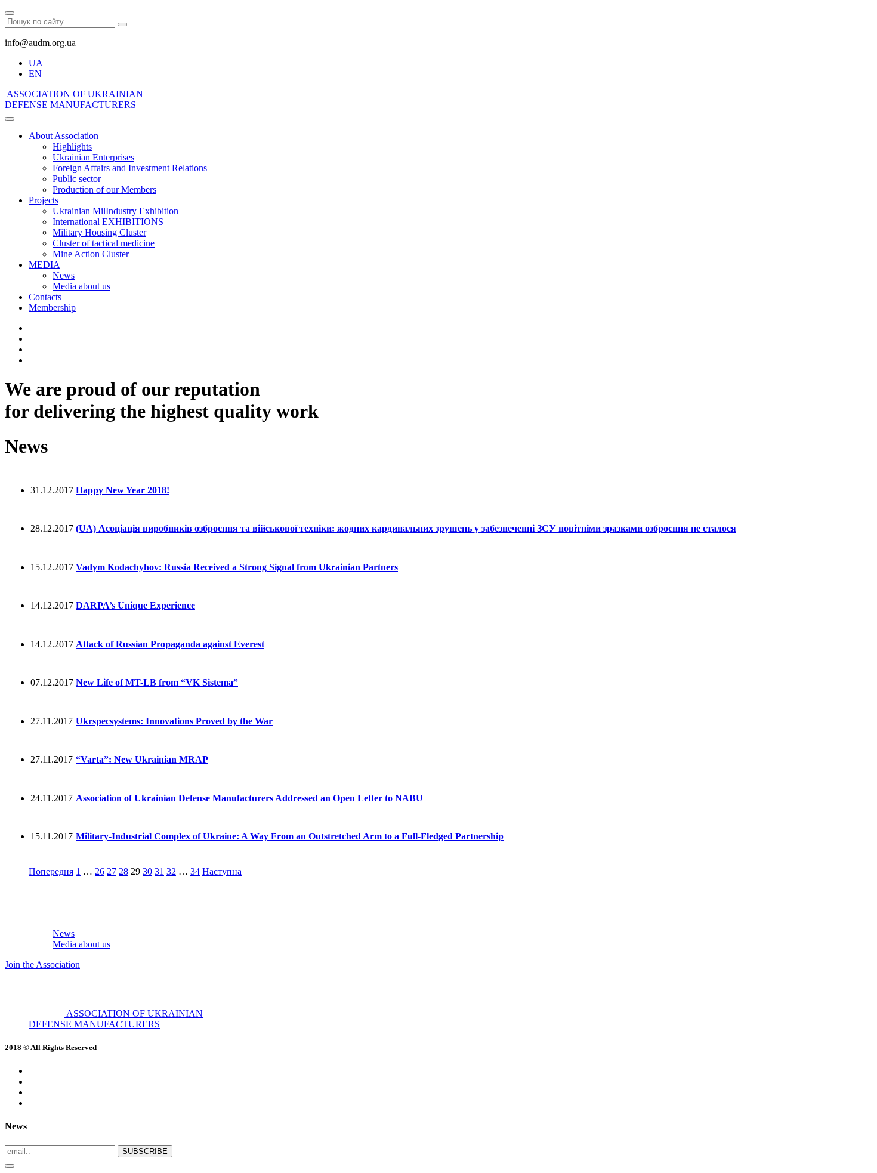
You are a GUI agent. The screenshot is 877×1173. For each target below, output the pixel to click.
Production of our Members (104, 189)
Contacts (45, 297)
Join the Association (42, 964)
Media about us (81, 286)
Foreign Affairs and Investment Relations (130, 168)
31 (159, 871)
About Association (63, 136)
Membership (52, 307)
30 (147, 871)
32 (171, 871)
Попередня (51, 871)
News (64, 275)
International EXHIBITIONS (108, 222)
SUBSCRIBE (145, 1151)
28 (123, 871)
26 (99, 871)
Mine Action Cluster (91, 254)
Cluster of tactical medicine (104, 243)
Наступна (222, 871)
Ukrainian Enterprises (93, 157)
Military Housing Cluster (99, 232)
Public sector (77, 179)
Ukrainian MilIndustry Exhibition (115, 211)
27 (111, 871)
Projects (43, 200)
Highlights (72, 146)
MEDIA (44, 265)
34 (195, 871)
